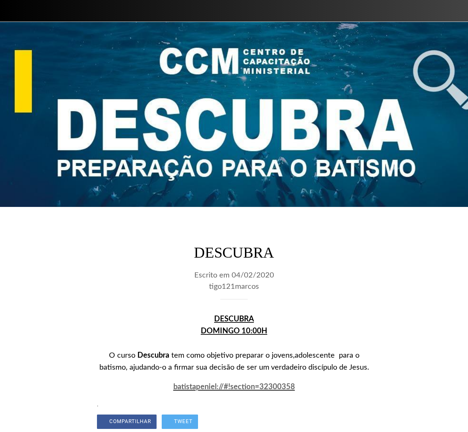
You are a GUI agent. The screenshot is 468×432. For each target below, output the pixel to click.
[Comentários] (363, 422)
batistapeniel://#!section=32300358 (234, 387)
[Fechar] (11, 11)
